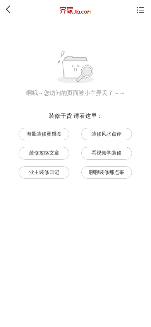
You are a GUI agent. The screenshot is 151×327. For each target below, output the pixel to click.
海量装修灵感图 (44, 134)
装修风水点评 (106, 134)
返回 (10, 9)
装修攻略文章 (44, 153)
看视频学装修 (106, 153)
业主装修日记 (44, 172)
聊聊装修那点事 (106, 172)
